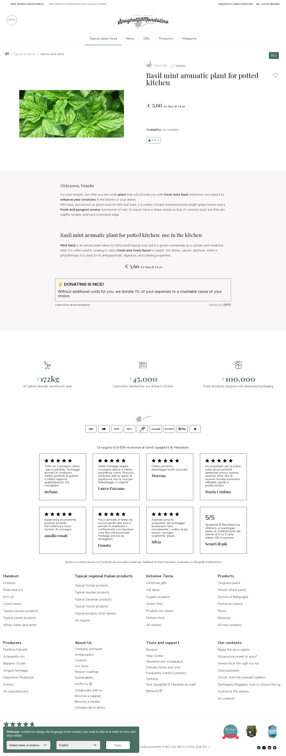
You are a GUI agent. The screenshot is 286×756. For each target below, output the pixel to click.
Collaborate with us (88, 690)
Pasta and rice (13, 590)
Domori (8, 684)
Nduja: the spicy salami (234, 650)
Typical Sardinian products (93, 599)
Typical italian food (103, 38)
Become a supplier (88, 696)
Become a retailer (87, 702)
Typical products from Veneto (95, 613)
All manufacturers (15, 691)
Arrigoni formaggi (15, 670)
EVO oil (8, 597)
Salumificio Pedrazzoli (18, 677)
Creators (81, 660)
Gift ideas (153, 590)
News (130, 38)
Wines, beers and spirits (20, 625)
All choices (153, 625)
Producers (166, 38)
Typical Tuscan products (91, 606)
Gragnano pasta (229, 583)
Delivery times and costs (163, 667)
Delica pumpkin (228, 670)
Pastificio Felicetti (15, 650)
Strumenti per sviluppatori (164, 661)
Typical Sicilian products (91, 585)
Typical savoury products (20, 611)
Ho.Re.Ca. (82, 684)
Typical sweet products (19, 618)
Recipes (151, 650)
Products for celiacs (160, 611)
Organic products (158, 597)
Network (152, 691)
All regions (82, 620)
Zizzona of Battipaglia (233, 597)
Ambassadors (84, 655)
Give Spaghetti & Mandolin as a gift (171, 684)
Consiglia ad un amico (90, 707)
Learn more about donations (72, 304)
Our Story (82, 666)
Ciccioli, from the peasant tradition (241, 677)
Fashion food (155, 618)
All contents (226, 698)
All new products (230, 625)
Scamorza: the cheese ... (235, 691)
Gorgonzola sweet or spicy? (237, 656)
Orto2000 (160, 66)
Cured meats (12, 604)
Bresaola (224, 618)
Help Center (154, 656)
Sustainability (84, 678)
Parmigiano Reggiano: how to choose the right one (250, 684)
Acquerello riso (14, 656)
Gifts (146, 38)
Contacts (152, 679)
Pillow (222, 611)
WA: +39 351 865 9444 (267, 4)
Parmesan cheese (230, 604)
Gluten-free (154, 604)
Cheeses (9, 583)
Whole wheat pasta (232, 590)
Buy (274, 55)
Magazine (190, 38)
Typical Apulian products (92, 592)
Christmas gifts (156, 583)
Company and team (88, 649)
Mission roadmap (87, 672)
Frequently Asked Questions (166, 673)
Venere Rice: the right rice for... (239, 663)
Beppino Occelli (14, 663)
